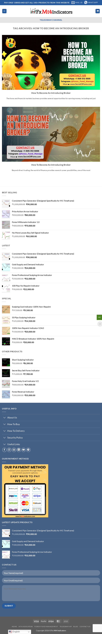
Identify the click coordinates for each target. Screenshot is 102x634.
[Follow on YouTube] (23, 450)
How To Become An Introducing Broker (51, 93)
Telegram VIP (66, 626)
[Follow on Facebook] (4, 450)
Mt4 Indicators (26, 626)
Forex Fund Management (46, 626)
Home (14, 626)
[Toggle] (4, 418)
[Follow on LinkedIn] (19, 450)
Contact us (85, 626)
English (16, 632)
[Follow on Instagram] (9, 450)
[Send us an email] (14, 450)
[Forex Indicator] (51, 11)
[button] (4, 11)
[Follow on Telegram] (28, 450)
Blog (75, 626)
